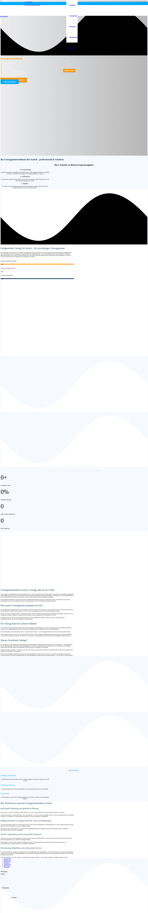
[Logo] (44, 22)
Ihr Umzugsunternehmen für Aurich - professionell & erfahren (32, 159)
